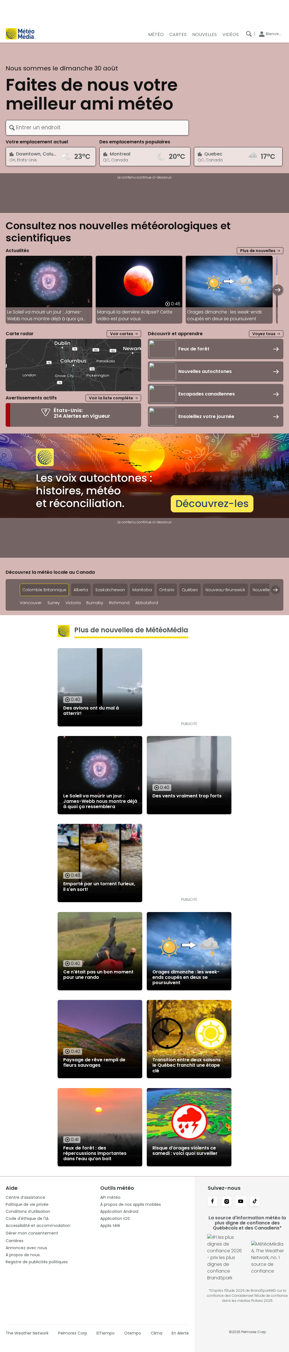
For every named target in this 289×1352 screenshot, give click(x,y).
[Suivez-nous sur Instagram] (227, 1202)
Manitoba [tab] (142, 590)
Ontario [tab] (166, 590)
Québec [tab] (190, 590)
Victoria (73, 603)
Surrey (53, 603)
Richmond (119, 603)
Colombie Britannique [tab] (44, 590)
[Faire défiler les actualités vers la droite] (278, 289)
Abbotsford (146, 603)
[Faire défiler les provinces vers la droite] (275, 589)
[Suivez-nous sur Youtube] (241, 1202)
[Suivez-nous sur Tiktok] (255, 1202)
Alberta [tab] (81, 590)
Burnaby (94, 603)
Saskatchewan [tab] (110, 590)
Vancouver (31, 603)
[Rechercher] (249, 34)
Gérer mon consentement (32, 1233)
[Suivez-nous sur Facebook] (212, 1202)
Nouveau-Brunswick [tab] (225, 590)
